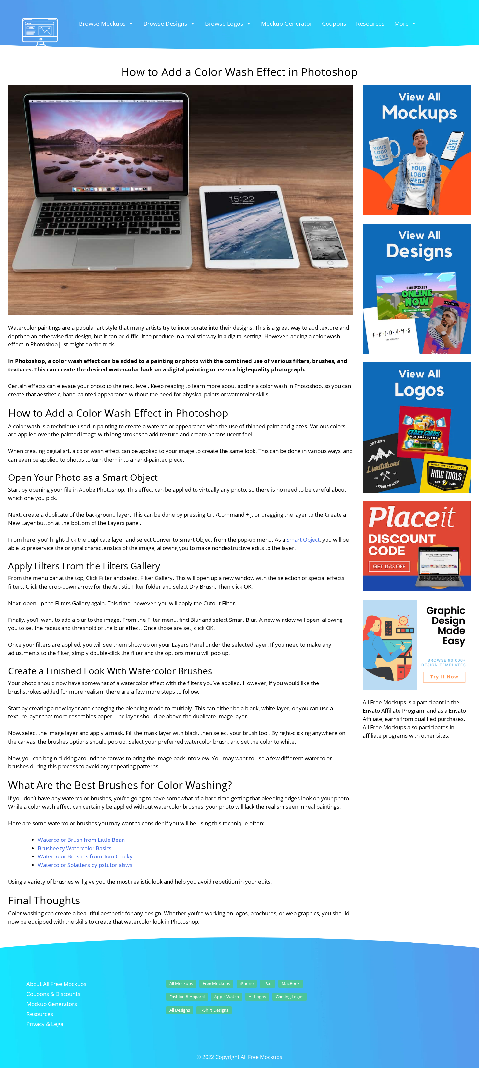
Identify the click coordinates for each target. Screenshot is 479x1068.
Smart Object (303, 539)
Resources (370, 23)
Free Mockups (216, 983)
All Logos (257, 996)
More (401, 23)
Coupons (334, 23)
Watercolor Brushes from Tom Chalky (85, 856)
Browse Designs (165, 23)
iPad (267, 983)
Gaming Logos (289, 996)
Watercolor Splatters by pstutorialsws (85, 865)
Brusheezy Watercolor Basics (74, 848)
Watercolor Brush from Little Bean (81, 839)
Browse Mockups (102, 23)
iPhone (247, 983)
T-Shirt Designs (214, 1010)
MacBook (291, 983)
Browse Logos (224, 23)
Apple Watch (226, 996)
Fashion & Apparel (187, 996)
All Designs (179, 1010)
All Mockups (181, 983)
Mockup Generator (286, 23)
